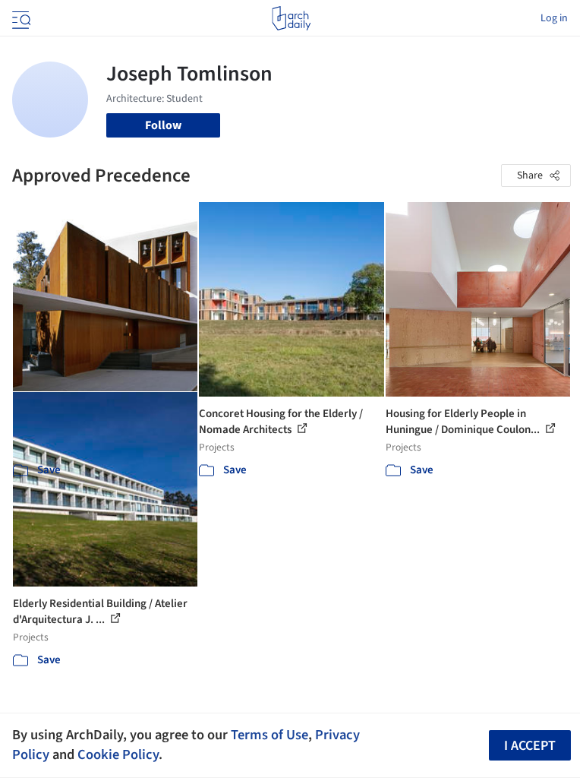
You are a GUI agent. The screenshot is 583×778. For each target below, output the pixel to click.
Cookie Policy (118, 754)
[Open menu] (19, 18)
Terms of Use (269, 735)
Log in (554, 18)
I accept (530, 745)
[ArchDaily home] (291, 18)
